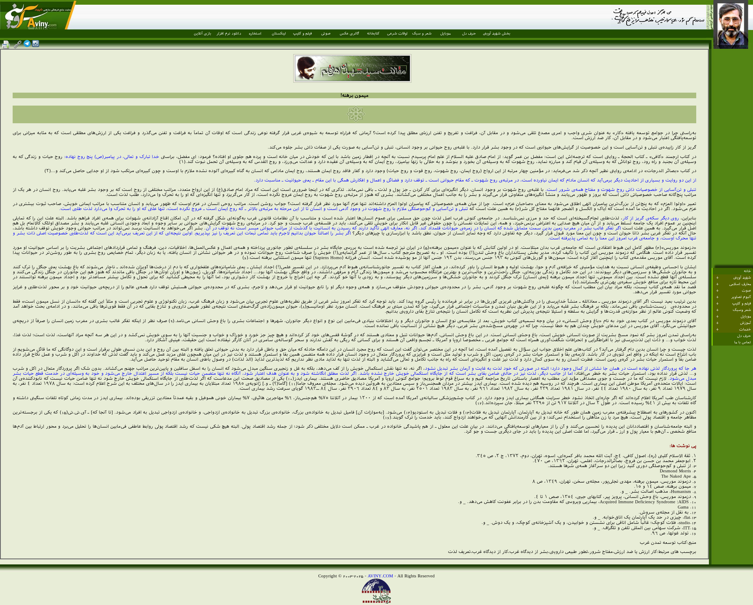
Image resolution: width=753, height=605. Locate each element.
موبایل (445, 33)
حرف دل (469, 33)
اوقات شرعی (397, 33)
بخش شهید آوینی (496, 33)
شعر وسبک (742, 310)
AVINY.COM (380, 575)
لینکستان (279, 33)
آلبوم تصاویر (741, 297)
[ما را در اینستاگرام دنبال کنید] (35, 45)
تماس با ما (742, 342)
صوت (746, 291)
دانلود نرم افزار (228, 33)
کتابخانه (373, 33)
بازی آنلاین (202, 33)
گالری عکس (349, 33)
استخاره (255, 33)
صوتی (326, 33)
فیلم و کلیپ (302, 33)
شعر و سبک (422, 33)
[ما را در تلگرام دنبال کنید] (27, 45)
